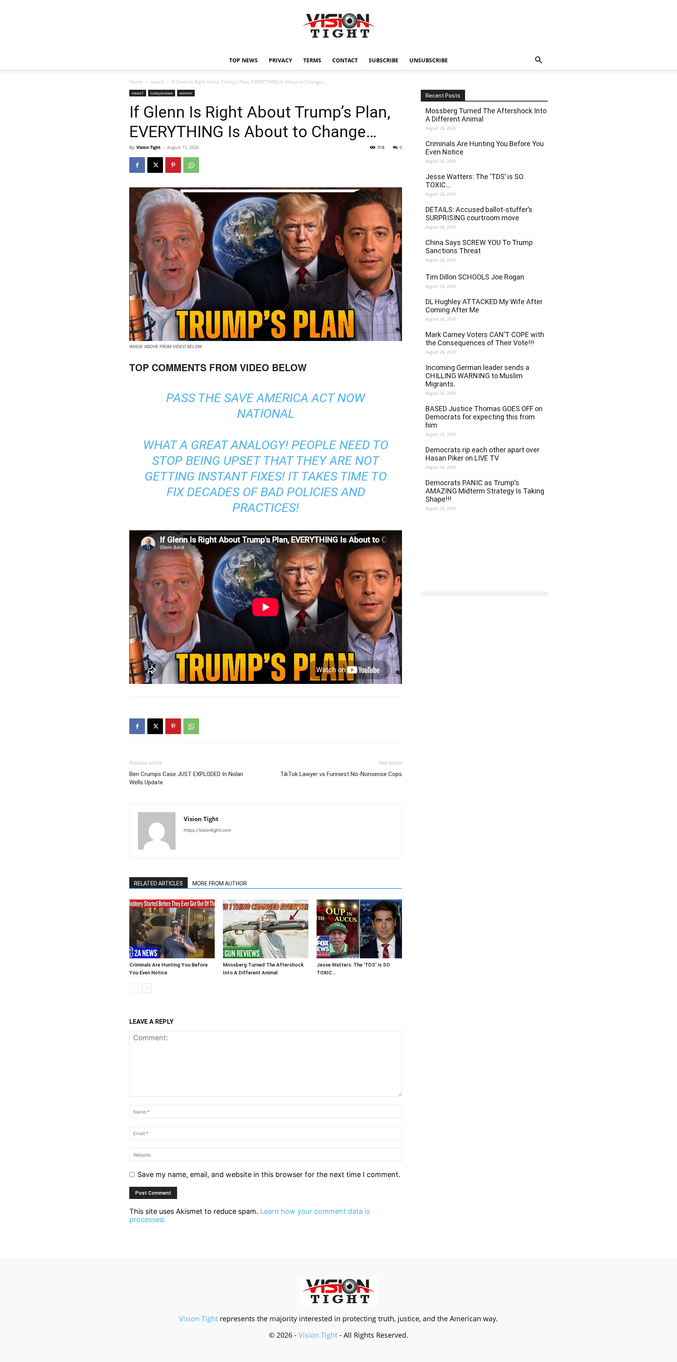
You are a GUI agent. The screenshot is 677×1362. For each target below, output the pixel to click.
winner (185, 93)
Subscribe (383, 60)
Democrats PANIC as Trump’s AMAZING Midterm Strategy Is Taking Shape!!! (484, 491)
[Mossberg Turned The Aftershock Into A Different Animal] (265, 929)
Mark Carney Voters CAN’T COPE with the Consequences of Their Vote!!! (484, 338)
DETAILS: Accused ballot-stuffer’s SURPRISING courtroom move (478, 213)
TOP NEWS (243, 60)
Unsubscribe (428, 60)
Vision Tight (148, 147)
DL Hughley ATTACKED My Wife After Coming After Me (484, 305)
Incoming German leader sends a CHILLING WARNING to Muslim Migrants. (477, 375)
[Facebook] (137, 165)
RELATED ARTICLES (158, 883)
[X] (155, 165)
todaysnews (161, 93)
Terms (312, 60)
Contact (345, 60)
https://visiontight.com (207, 830)
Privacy (280, 60)
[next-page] (147, 988)
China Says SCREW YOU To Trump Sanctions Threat (479, 246)
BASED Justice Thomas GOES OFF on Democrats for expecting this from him (484, 416)
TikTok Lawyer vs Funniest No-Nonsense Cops (341, 774)
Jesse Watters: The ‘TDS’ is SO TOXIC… (474, 180)
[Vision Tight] (338, 26)
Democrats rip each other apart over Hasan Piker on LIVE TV (482, 454)
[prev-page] (134, 988)
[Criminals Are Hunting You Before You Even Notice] (172, 929)
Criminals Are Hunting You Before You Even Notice (484, 148)
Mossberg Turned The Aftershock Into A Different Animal (486, 115)
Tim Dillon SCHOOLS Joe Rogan (474, 277)
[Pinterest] (173, 165)
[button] (538, 60)
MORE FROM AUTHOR (219, 883)
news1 (157, 81)
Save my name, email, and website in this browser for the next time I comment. (269, 1174)
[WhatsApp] (191, 165)
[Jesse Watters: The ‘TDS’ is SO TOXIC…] (359, 929)
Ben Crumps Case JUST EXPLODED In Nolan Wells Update (186, 778)
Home (136, 81)
